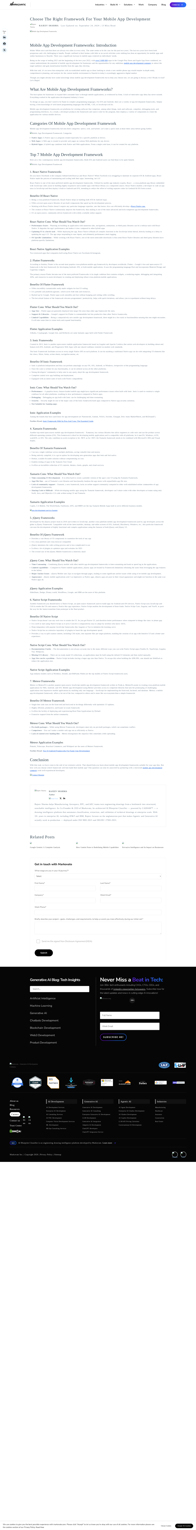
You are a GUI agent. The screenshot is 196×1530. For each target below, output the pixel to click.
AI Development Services (55, 1107)
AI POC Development (54, 1118)
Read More (40, 1527)
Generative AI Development (92, 1107)
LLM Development (89, 1118)
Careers (15, 1114)
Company (152, 4)
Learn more (108, 1143)
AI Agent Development (127, 1107)
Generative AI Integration (91, 1121)
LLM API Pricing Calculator (129, 1121)
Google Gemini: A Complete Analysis (45, 847)
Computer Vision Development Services (60, 1121)
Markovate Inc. (16, 1154)
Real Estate (159, 1121)
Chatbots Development (44, 1020)
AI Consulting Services (54, 1114)
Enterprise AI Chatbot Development (131, 1111)
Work (141, 4)
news (125, 992)
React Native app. (138, 206)
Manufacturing (160, 1107)
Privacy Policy (46, 1154)
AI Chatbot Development (128, 1114)
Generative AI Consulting (91, 1111)
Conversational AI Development (130, 1125)
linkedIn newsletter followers (129, 989)
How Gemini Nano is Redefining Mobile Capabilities (97, 847)
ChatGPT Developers (90, 1128)
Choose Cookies (166, 1526)
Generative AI (38, 1013)
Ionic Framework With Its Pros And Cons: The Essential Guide (68, 421)
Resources (15, 1109)
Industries (99, 4)
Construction (159, 1118)
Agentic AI (126, 1101)
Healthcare (159, 1111)
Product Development (43, 1042)
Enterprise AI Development (56, 1111)
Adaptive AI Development (91, 1125)
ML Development (52, 1125)
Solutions (128, 4)
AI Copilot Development (127, 1118)
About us (14, 1101)
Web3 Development (42, 1035)
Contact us (176, 5)
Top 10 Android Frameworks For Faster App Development (66, 751)
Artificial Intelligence (43, 998)
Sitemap (57, 1154)
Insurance (158, 1114)
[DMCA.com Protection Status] (15, 1132)
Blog (163, 4)
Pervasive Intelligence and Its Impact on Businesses (143, 847)
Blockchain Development (45, 1028)
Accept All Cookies (184, 1526)
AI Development (56, 1101)
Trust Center (16, 1125)
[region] (98, 1525)
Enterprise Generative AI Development (96, 1114)
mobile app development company (137, 63)
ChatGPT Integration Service (92, 1132)
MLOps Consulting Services (56, 1128)
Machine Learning (41, 1006)
